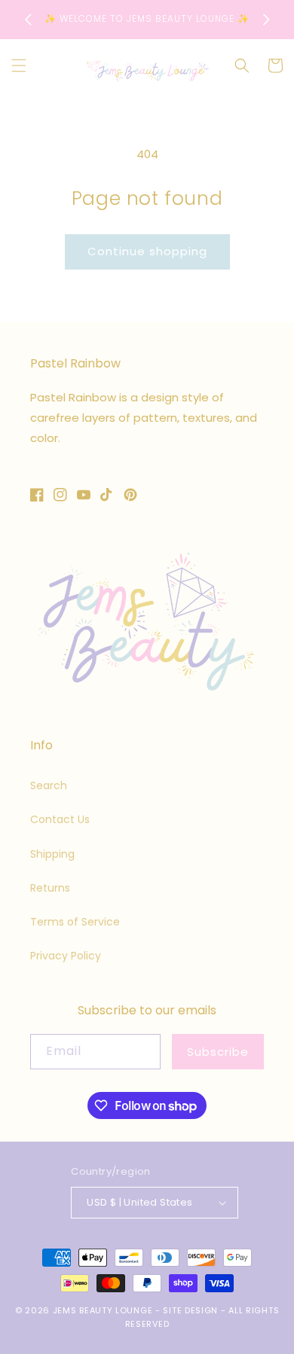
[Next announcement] (266, 19)
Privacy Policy (65, 955)
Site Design (190, 1310)
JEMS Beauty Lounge (104, 1310)
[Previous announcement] (27, 19)
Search (48, 785)
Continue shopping (147, 251)
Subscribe (218, 1052)
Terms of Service (75, 921)
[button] (18, 65)
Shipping (52, 853)
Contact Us (60, 819)
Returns (50, 887)
